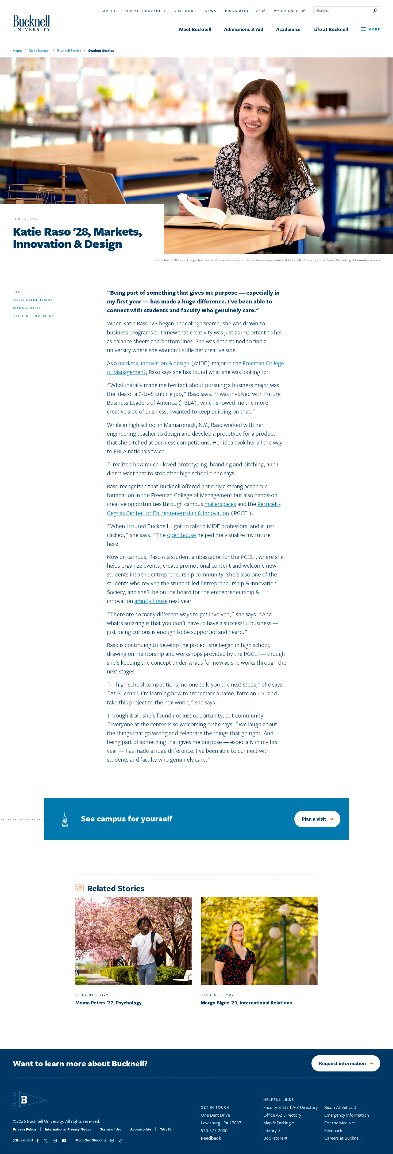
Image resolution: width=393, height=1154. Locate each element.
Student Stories (101, 50)
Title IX (166, 1129)
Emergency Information (346, 1115)
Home (17, 50)
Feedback (211, 1137)
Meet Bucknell (39, 50)
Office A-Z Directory (282, 1115)
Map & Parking (277, 1122)
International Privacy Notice (68, 1129)
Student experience (35, 316)
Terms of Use (110, 1129)
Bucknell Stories (69, 50)
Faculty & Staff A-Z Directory (290, 1107)
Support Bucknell (145, 11)
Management (27, 308)
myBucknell (287, 11)
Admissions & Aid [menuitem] (243, 29)
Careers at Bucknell (342, 1137)
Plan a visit (314, 818)
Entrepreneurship (33, 300)
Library (270, 1130)
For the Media (338, 1122)
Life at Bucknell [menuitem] (330, 29)
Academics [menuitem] (288, 29)
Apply (109, 11)
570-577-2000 (214, 1130)
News (211, 11)
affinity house (151, 601)
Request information (342, 1063)
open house (181, 535)
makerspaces (220, 504)
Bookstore (273, 1137)
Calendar (185, 11)
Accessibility (140, 1129)
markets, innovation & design (154, 363)
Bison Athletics (243, 11)
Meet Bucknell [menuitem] (195, 29)
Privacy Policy (24, 1129)
